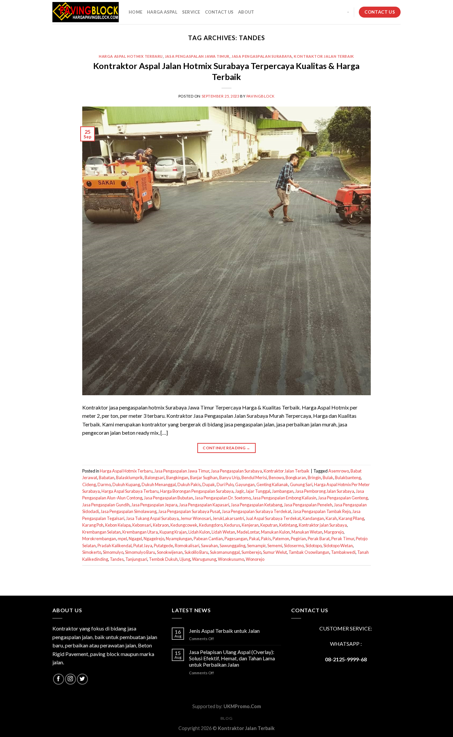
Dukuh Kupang (126, 484)
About (246, 12)
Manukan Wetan (306, 532)
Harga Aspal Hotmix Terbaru (131, 56)
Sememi (274, 545)
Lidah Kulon (199, 532)
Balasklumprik (129, 477)
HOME (135, 12)
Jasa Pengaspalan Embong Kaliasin (284, 497)
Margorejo (334, 532)
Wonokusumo (231, 559)
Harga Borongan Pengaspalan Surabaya (196, 491)
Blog (226, 718)
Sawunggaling (232, 545)
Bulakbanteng (348, 477)
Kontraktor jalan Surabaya (323, 525)
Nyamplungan (179, 538)
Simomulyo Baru (140, 552)
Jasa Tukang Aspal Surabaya (152, 518)
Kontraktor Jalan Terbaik (324, 56)
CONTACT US (219, 12)
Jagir (239, 491)
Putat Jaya (142, 545)
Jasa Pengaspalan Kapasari (204, 504)
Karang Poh (92, 525)
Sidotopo (313, 545)
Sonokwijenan (170, 552)
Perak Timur (342, 538)
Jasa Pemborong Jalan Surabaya (324, 491)
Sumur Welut (275, 552)
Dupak (208, 484)
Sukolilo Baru (196, 552)
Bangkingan (177, 477)
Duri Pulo (225, 484)
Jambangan (282, 491)
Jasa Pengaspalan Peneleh (308, 504)
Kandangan (313, 518)
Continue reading (226, 447)
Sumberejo (251, 552)
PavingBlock (260, 96)
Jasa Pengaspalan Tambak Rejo (322, 511)
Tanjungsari (136, 559)
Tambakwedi (343, 552)
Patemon (281, 538)
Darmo (104, 484)
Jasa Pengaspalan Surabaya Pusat (189, 511)
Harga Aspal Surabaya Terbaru (130, 491)
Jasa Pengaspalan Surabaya (261, 56)
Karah (331, 518)
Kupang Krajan (173, 532)
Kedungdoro (211, 525)
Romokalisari (187, 545)
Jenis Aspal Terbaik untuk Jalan (224, 630)
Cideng (89, 484)
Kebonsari (141, 525)
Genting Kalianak (272, 484)
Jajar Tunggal (257, 491)
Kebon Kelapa (118, 525)
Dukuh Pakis (189, 484)
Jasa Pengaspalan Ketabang (256, 504)
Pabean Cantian (208, 538)
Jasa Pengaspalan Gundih (106, 504)
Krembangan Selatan (101, 532)
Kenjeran (250, 525)
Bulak (328, 477)
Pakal (254, 538)
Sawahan (209, 545)
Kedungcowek (183, 525)
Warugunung (204, 559)
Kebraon (161, 525)
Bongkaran (296, 477)
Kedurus (232, 525)
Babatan (106, 477)
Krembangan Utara (140, 532)
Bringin (314, 477)
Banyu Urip (229, 477)
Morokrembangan (99, 538)
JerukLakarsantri (228, 518)
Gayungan (245, 484)
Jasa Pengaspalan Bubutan (168, 497)
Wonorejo (255, 559)
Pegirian (298, 538)
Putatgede (163, 545)
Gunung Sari (301, 484)
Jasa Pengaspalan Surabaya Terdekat (256, 511)
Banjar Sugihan (204, 477)
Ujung (184, 559)
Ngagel (135, 538)
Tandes (117, 559)
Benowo (276, 477)
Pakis (266, 538)
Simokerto (91, 552)
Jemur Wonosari (195, 518)
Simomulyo (113, 552)
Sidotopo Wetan (338, 545)
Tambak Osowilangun (309, 552)
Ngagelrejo (154, 538)
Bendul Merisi (254, 477)
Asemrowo (338, 471)
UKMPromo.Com (242, 706)
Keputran (269, 525)
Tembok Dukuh (163, 559)
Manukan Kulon (275, 532)
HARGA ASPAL (162, 12)
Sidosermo (294, 545)
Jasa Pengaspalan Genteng (343, 497)
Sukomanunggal (225, 552)
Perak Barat (319, 538)
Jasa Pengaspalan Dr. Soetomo (223, 497)
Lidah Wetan (223, 532)
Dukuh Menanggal (159, 484)
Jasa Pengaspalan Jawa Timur (197, 56)
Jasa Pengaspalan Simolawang (128, 511)
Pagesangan (236, 538)
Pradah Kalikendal (114, 545)
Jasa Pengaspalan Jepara (154, 504)
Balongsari (154, 477)
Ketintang (288, 525)
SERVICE (191, 12)
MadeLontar (248, 532)
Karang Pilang (351, 518)
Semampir (256, 545)
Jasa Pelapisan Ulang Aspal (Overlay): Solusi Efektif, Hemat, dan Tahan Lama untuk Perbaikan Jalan (232, 658)
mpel (122, 538)
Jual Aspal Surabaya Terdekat (273, 518)
